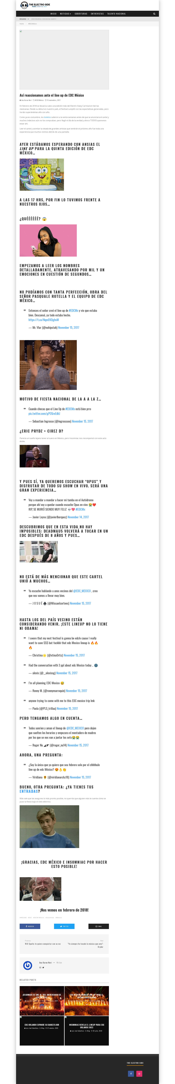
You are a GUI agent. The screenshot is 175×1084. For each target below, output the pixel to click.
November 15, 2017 (68, 327)
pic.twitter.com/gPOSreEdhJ (44, 413)
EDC (30, 917)
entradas (29, 791)
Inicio (53, 13)
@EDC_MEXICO (82, 590)
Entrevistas (97, 13)
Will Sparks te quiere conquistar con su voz (43, 942)
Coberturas (81, 13)
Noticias (64, 13)
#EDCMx (73, 310)
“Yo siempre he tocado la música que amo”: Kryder (85, 944)
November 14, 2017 (78, 517)
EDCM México (39, 917)
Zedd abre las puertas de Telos (43, 19)
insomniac (50, 917)
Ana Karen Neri (26, 100)
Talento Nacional (116, 13)
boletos (47, 117)
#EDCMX (24, 917)
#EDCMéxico (39, 100)
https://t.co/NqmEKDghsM (44, 319)
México (59, 917)
